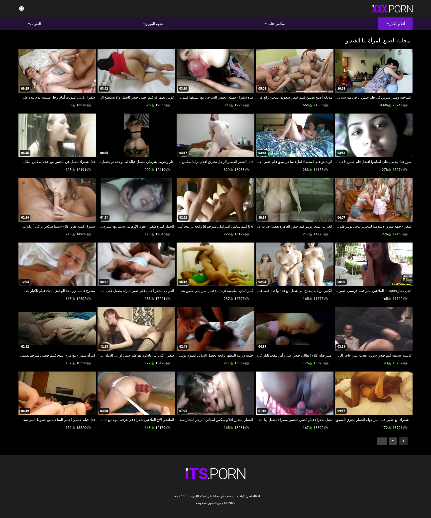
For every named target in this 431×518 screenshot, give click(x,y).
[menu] (21, 9)
